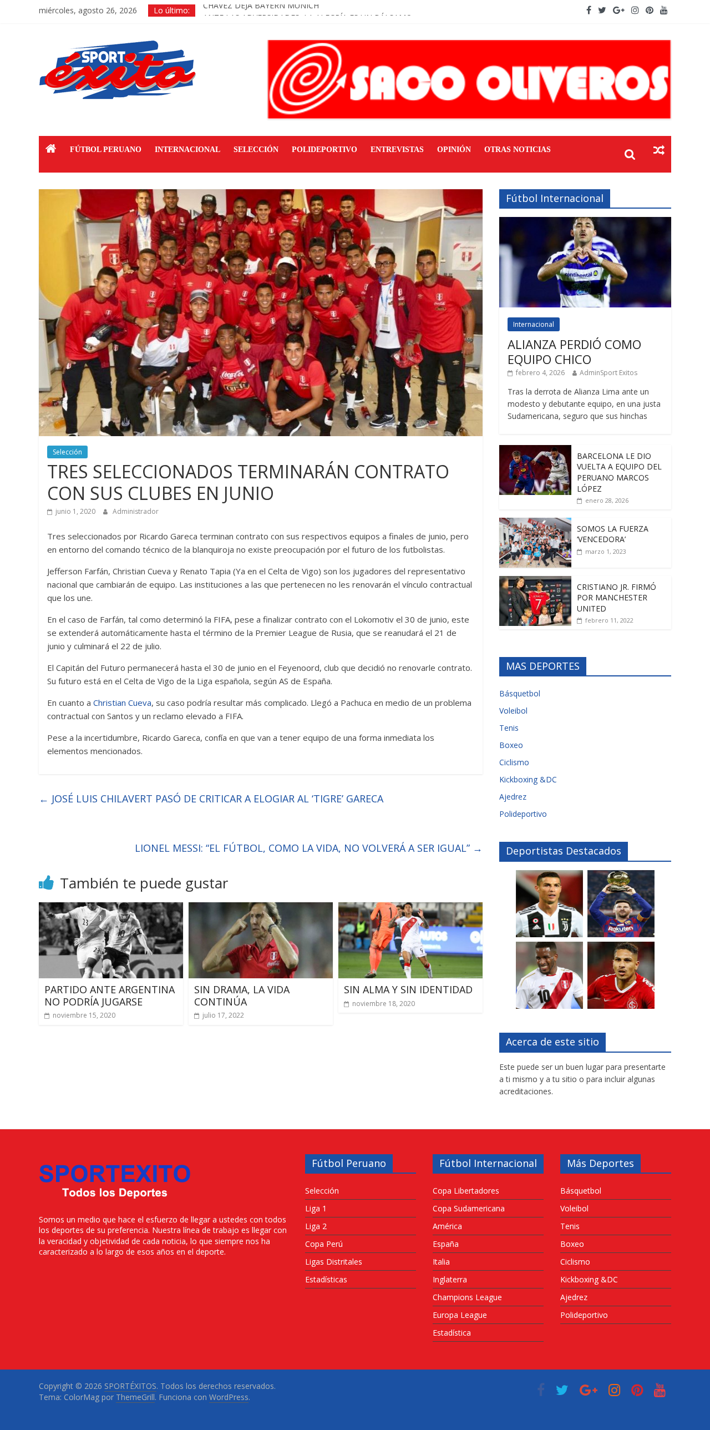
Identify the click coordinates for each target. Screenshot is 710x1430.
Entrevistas (397, 149)
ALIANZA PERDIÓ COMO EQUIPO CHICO (574, 351)
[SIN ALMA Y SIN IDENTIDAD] (410, 909)
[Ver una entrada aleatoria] (659, 150)
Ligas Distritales (333, 1261)
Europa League (460, 1315)
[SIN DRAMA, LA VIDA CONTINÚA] (261, 909)
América (447, 1226)
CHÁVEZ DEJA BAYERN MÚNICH (261, 10)
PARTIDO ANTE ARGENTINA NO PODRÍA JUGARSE (109, 995)
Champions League (467, 1297)
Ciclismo (514, 762)
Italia (441, 1261)
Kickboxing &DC (528, 779)
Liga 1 (316, 1208)
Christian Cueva (122, 702)
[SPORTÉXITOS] (51, 150)
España (446, 1244)
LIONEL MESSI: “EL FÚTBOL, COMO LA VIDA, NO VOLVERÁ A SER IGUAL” (309, 848)
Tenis (509, 727)
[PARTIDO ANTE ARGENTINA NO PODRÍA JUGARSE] (111, 909)
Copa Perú (324, 1244)
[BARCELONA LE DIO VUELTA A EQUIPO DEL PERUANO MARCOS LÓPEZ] (535, 451)
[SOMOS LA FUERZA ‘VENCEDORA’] (535, 523)
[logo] (115, 1159)
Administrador (136, 511)
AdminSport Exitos (608, 372)
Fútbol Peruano (105, 149)
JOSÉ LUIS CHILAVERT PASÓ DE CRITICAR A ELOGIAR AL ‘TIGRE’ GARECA (211, 798)
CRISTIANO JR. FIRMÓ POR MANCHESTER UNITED (616, 598)
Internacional (187, 149)
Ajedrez (512, 796)
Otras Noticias (517, 149)
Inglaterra (450, 1279)
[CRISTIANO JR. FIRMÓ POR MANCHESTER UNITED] (535, 582)
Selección (256, 149)
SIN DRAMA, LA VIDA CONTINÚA (242, 995)
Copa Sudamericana (469, 1208)
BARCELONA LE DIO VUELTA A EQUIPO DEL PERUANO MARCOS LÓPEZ (619, 472)
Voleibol (513, 710)
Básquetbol (519, 693)
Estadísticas (326, 1279)
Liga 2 (316, 1226)
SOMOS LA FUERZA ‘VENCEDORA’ (612, 534)
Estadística (452, 1332)
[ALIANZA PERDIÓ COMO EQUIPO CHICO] (585, 223)
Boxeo (511, 745)
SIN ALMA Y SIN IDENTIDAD (408, 989)
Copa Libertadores (466, 1190)
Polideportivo (324, 149)
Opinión (454, 149)
